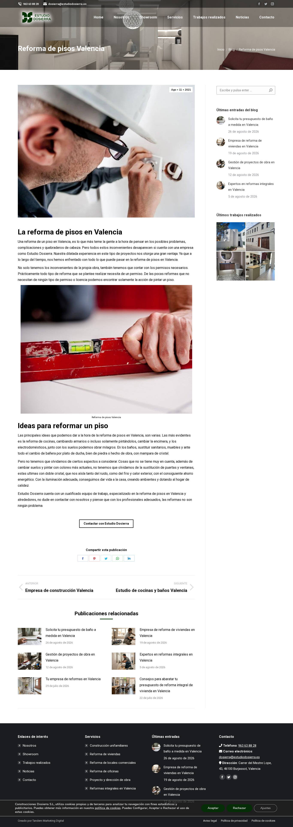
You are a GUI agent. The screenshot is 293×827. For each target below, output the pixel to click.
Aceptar (213, 808)
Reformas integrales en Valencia (113, 788)
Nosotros (29, 745)
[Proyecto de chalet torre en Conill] (231, 237)
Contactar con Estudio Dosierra (106, 523)
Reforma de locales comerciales (113, 763)
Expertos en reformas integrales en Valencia (166, 657)
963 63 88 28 (31, 4)
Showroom (30, 754)
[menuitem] (98, 17)
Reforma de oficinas (104, 771)
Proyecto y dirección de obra (110, 780)
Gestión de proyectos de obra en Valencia (70, 657)
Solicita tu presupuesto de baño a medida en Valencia (71, 633)
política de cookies (108, 808)
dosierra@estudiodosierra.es (67, 4)
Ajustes (265, 808)
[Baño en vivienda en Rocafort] (231, 266)
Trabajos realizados (36, 763)
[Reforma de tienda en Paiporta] (260, 266)
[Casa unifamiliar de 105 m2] (260, 237)
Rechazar (239, 808)
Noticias (28, 771)
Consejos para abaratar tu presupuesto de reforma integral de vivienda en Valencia (166, 685)
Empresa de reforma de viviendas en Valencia (167, 633)
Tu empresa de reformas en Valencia (73, 679)
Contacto (29, 780)
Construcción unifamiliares (109, 745)
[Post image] (29, 636)
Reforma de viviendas (105, 754)
